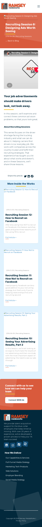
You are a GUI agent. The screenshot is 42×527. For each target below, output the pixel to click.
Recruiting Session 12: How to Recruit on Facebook (18, 218)
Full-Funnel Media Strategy (17, 462)
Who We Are (11, 498)
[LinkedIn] (7, 446)
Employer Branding (14, 475)
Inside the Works (13, 503)
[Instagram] (13, 446)
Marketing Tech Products (17, 467)
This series (9, 132)
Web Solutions (12, 471)
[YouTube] (26, 446)
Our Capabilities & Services (17, 458)
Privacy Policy (21, 521)
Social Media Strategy (15, 480)
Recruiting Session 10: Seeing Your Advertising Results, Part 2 (20, 341)
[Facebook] (19, 446)
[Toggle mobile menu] (39, 6)
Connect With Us (13, 494)
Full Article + (10, 238)
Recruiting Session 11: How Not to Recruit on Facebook (18, 278)
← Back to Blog (12, 41)
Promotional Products (15, 507)
